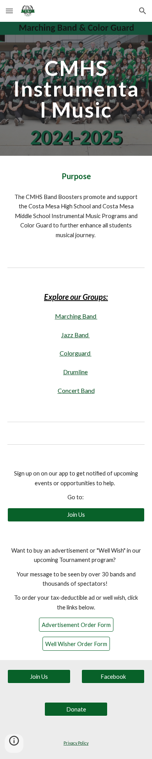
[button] (9, 10)
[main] (76, 89)
